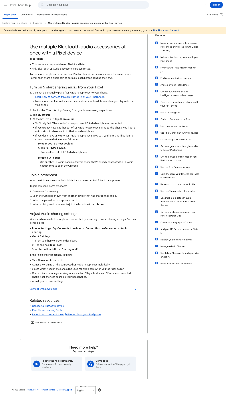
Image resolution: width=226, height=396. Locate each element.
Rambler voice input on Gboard (176, 263)
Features (160, 35)
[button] (5, 5)
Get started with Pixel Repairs (52, 14)
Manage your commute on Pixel (176, 239)
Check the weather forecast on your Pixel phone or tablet (179, 158)
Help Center (10, 14)
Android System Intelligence (175, 85)
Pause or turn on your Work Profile (178, 184)
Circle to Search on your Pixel (175, 119)
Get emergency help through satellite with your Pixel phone (179, 148)
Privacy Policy (32, 390)
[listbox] (85, 390)
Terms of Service (47, 390)
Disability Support (64, 390)
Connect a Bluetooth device (48, 306)
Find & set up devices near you (176, 78)
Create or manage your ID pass (176, 222)
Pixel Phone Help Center (165, 30)
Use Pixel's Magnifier (171, 112)
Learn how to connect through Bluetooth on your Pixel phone (69, 97)
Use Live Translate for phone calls (177, 191)
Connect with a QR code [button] (43, 289)
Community (27, 14)
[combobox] (98, 4)
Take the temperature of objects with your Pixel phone (179, 104)
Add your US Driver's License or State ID (179, 231)
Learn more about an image (174, 126)
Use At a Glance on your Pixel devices (179, 132)
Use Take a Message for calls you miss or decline (180, 255)
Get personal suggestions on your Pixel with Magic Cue (178, 214)
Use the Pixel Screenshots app (176, 167)
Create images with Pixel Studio (176, 139)
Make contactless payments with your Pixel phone (180, 59)
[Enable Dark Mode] (99, 390)
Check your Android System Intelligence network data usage (177, 93)
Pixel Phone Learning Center (47, 310)
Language (83, 386)
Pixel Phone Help (20, 5)
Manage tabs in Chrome (172, 246)
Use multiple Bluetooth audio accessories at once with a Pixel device (178, 202)
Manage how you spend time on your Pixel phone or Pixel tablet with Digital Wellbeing (179, 47)
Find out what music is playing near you (178, 69)
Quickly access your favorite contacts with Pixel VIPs (180, 176)
